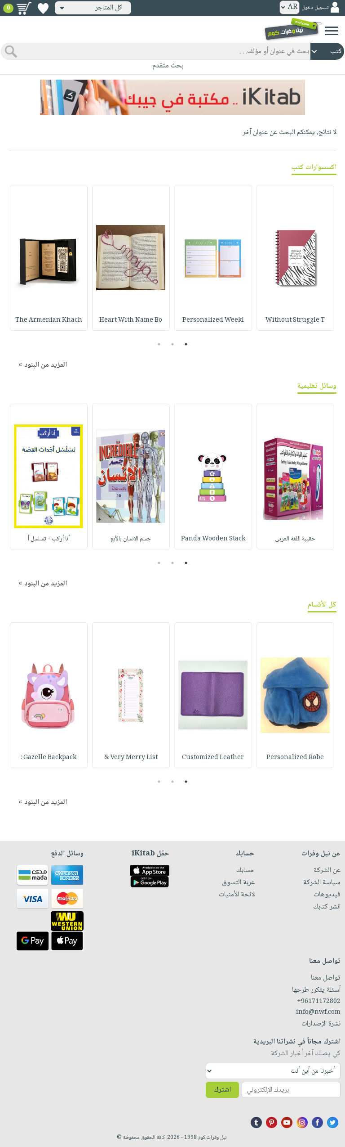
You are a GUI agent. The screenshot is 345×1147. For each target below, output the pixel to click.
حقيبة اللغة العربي (295, 539)
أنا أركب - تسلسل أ (49, 539)
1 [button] (186, 344)
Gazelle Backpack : (48, 757)
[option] (295, 258)
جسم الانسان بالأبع (131, 539)
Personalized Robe (295, 757)
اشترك (222, 1090)
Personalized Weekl (213, 320)
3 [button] (159, 344)
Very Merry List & (131, 757)
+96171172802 (319, 1001)
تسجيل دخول (314, 8)
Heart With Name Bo (130, 320)
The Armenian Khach (48, 320)
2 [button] (173, 344)
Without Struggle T (295, 320)
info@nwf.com (318, 1012)
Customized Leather (213, 757)
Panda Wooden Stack (213, 539)
